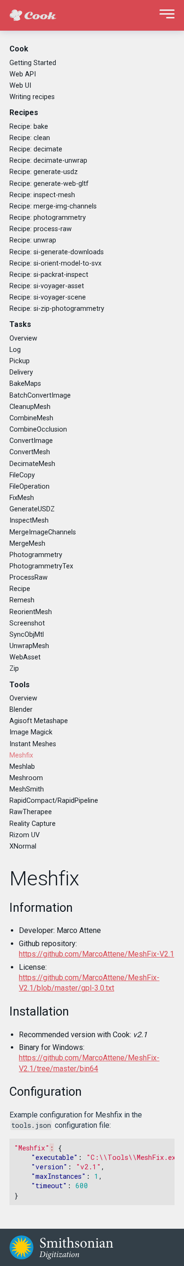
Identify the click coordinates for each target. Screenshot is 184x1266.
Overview (23, 338)
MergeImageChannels (42, 532)
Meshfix (21, 755)
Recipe (19, 589)
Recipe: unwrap (32, 240)
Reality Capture (32, 824)
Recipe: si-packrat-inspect (48, 275)
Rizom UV (24, 835)
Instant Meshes (32, 744)
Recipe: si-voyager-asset (46, 286)
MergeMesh (27, 544)
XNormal (22, 846)
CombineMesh (31, 418)
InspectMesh (29, 520)
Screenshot (27, 623)
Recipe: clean (29, 138)
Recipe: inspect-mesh (42, 195)
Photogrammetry (35, 555)
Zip (14, 669)
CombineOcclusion (38, 429)
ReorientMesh (30, 612)
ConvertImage (31, 441)
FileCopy (22, 475)
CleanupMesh (29, 407)
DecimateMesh (32, 464)
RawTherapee (30, 812)
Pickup (19, 361)
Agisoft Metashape (38, 721)
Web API (22, 74)
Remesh (21, 600)
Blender (21, 710)
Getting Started (32, 63)
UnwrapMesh (29, 646)
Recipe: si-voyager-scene (47, 297)
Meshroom (26, 778)
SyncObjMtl (26, 635)
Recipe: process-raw (40, 229)
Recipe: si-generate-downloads (56, 252)
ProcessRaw (28, 578)
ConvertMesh (29, 452)
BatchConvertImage (40, 395)
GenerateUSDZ (32, 509)
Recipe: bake (28, 127)
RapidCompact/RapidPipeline (53, 801)
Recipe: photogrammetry (47, 218)
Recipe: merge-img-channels (53, 206)
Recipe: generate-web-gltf (49, 184)
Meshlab (22, 767)
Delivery (21, 372)
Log (15, 350)
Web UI (20, 86)
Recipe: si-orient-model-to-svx (55, 263)
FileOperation (29, 487)
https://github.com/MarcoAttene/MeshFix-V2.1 (96, 954)
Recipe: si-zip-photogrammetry (56, 309)
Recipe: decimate (35, 149)
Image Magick (30, 732)
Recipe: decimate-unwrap (48, 161)
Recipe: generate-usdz (43, 172)
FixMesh (21, 498)
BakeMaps (25, 384)
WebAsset (25, 657)
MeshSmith (26, 789)
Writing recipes (32, 97)
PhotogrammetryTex (41, 566)
